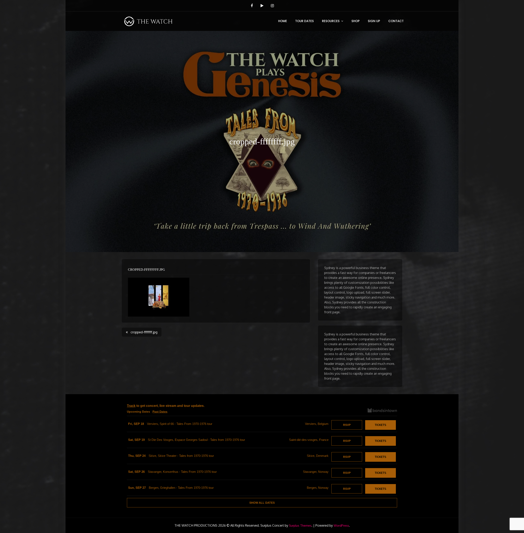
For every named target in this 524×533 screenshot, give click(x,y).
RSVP (347, 425)
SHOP (355, 21)
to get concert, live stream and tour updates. (165, 405)
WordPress (341, 525)
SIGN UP (374, 21)
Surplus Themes (300, 525)
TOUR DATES (304, 21)
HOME (282, 21)
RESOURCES (331, 21)
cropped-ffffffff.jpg (146, 269)
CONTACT (396, 21)
